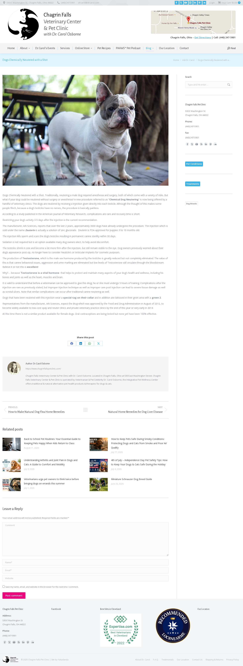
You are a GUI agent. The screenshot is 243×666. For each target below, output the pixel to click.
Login (212, 2)
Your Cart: (231, 2)
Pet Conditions (194, 163)
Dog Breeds (191, 203)
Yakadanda (63, 659)
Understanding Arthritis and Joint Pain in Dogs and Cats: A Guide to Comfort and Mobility (50, 462)
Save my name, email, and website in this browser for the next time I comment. (42, 586)
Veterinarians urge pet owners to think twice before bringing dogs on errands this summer (51, 481)
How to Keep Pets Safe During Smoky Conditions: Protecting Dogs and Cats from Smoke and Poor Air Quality (139, 443)
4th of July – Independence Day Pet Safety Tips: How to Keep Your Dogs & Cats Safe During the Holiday (139, 462)
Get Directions (202, 37)
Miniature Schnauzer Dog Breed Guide (131, 479)
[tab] (194, 163)
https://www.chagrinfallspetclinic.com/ (43, 368)
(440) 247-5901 (68, 2)
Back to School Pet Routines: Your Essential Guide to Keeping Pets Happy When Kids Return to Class (52, 441)
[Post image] (11, 444)
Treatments (192, 183)
